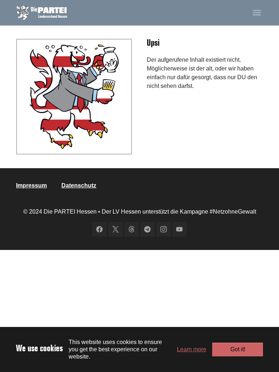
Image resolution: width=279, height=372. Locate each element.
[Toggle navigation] (257, 13)
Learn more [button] (191, 349)
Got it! (237, 349)
